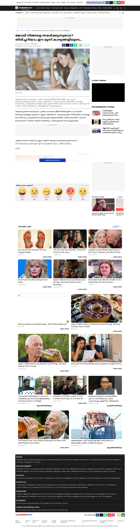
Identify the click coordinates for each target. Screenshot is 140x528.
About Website (18, 521)
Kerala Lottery (91, 12)
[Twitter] (111, 2)
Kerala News (85, 459)
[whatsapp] (115, 2)
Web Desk (34, 44)
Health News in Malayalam (85, 485)
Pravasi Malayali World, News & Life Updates (31, 510)
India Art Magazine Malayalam (61, 494)
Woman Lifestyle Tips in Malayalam (28, 487)
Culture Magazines (22, 496)
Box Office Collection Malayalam (42, 471)
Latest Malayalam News (54, 459)
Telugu (53, 2)
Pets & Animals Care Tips (49, 487)
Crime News (94, 459)
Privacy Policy (45, 521)
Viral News (36, 462)
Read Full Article (53, 160)
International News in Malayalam (109, 459)
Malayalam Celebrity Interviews (105, 471)
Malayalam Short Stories (38, 496)
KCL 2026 (55, 12)
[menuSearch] (125, 8)
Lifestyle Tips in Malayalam (45, 485)
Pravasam (87, 8)
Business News (21, 503)
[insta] (123, 2)
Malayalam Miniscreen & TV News (83, 471)
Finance (65, 503)
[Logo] (24, 8)
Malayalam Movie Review (78, 469)
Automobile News (33, 503)
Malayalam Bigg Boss (23, 471)
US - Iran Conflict (66, 12)
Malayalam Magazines (23, 494)
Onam (27, 12)
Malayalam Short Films (61, 469)
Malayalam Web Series (113, 469)
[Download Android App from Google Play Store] (119, 515)
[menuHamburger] (121, 8)
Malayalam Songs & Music (62, 471)
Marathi (73, 2)
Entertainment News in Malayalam (42, 469)
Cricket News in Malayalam (44, 478)
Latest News (40, 8)
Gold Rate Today (103, 12)
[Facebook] (107, 2)
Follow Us (86, 45)
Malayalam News (21, 459)
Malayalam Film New (23, 469)
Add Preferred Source (94, 2)
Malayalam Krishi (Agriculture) (41, 494)
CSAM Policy (54, 521)
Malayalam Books (78, 494)
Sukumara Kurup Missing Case (41, 12)
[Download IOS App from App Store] (123, 515)
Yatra (100, 8)
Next (123, 12)
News (48, 8)
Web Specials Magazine (89, 496)
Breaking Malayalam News (37, 459)
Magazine (74, 8)
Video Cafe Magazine (105, 496)
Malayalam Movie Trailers (96, 469)
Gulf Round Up (52, 510)
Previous (119, 12)
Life (80, 8)
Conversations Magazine (55, 496)
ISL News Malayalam (80, 478)
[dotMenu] (115, 8)
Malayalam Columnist (92, 494)
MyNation (80, 2)
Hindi (68, 2)
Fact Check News (56, 503)
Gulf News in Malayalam (24, 462)
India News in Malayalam (72, 459)
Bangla (63, 2)
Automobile (107, 8)
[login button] (118, 8)
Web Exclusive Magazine (72, 496)
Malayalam (20, 2)
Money (94, 8)
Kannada (35, 2)
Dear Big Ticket (63, 510)
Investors (122, 521)
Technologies (44, 503)
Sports (66, 8)
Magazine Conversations (108, 494)
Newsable (27, 2)
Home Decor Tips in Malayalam (106, 485)
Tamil (58, 2)
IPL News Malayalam (94, 478)
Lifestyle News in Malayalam (25, 485)
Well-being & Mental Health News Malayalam (73, 487)
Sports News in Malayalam (25, 478)
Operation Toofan (79, 12)
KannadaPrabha (44, 2)
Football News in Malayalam (63, 478)
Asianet (23, 514)
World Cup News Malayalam (111, 478)
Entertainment (57, 8)
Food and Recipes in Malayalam (65, 485)
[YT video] (119, 2)
